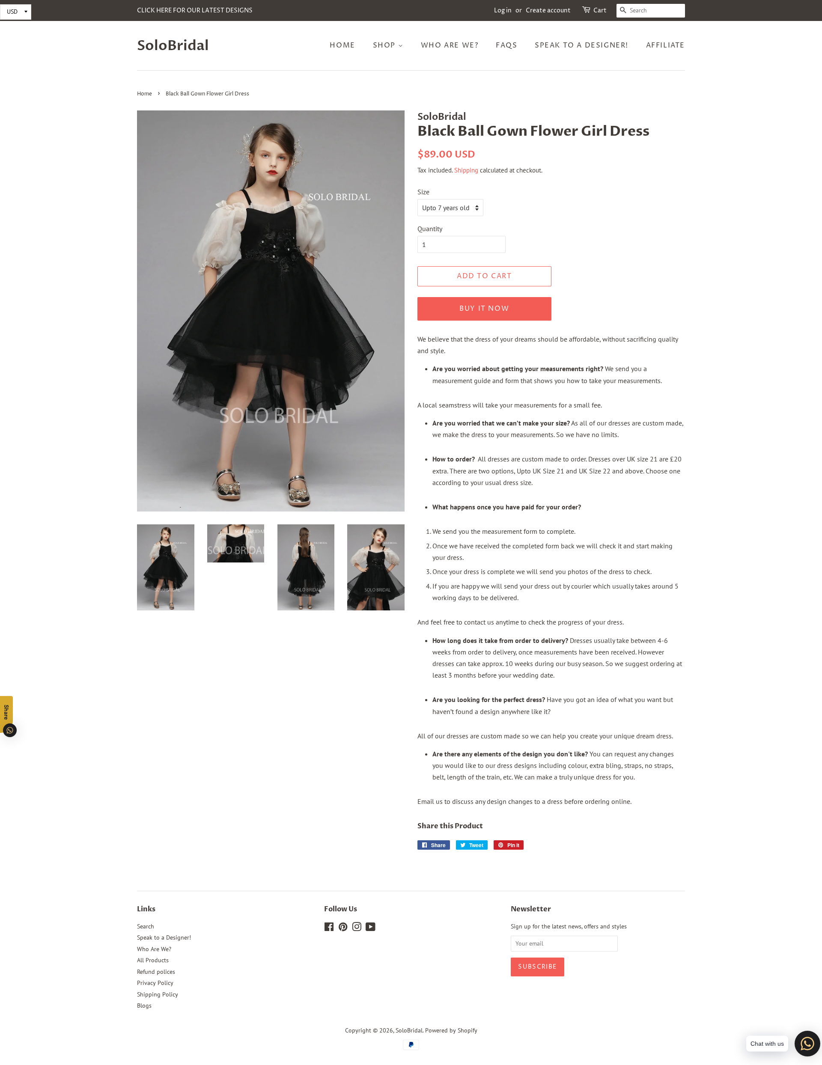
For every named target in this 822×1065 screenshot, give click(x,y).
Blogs (144, 1005)
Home (342, 45)
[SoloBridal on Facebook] (329, 928)
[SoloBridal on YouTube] (370, 928)
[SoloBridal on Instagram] (356, 928)
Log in (503, 10)
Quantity (429, 228)
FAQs (506, 45)
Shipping (466, 170)
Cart (600, 10)
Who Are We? (450, 45)
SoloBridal (173, 46)
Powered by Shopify (451, 1030)
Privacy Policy (155, 983)
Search (145, 926)
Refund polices (156, 972)
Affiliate (665, 45)
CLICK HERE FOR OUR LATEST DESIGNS (195, 10)
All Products (153, 960)
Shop (385, 45)
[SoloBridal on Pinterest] (343, 928)
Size (423, 191)
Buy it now (484, 308)
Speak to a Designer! (581, 45)
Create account (548, 10)
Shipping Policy (157, 994)
